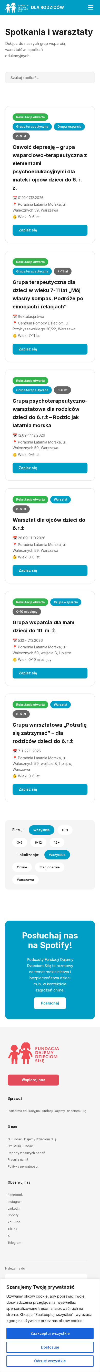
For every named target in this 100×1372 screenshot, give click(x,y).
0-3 (65, 830)
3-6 (20, 842)
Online (22, 867)
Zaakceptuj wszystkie (50, 1333)
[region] (50, 1325)
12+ (57, 842)
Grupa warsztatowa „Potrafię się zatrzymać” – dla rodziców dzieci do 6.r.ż (50, 733)
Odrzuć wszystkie (50, 1361)
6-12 (38, 842)
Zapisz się (28, 230)
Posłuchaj (50, 1003)
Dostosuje (50, 1347)
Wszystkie (41, 830)
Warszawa (25, 880)
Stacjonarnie (49, 867)
